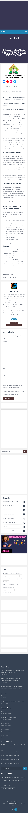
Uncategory (6, 526)
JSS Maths (3, 751)
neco (20, 578)
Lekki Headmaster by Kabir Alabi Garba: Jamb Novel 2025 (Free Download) (12, 671)
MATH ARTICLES (7, 510)
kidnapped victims (7, 576)
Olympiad (6, 581)
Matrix (3, 711)
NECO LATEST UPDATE (10, 277)
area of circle (6, 578)
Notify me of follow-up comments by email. (14, 391)
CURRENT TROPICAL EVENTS (10, 501)
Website (5, 375)
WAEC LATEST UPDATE (9, 530)
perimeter (16, 576)
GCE (16, 590)
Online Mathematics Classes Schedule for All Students (12, 695)
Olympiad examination (8, 590)
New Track (14, 38)
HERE (15, 259)
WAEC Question (5, 735)
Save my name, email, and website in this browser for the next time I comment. (12, 386)
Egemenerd (18, 802)
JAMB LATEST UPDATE (8, 505)
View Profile (14, 322)
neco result (14, 578)
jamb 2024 (6, 592)
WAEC (22, 590)
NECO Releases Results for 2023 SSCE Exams (14, 109)
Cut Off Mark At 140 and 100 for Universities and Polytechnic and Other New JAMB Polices (12, 687)
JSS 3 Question (5, 723)
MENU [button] (4, 31)
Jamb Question (5, 729)
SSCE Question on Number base (9, 745)
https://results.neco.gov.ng (12, 224)
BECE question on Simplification (9, 717)
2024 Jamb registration (16, 573)
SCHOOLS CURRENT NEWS (10, 522)
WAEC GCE (6, 573)
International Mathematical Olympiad (11, 584)
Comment (5, 341)
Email (4, 368)
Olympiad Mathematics (8, 587)
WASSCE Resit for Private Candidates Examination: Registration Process (10, 679)
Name (4, 361)
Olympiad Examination (8, 518)
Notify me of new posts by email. (12, 394)
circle (22, 576)
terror (12, 592)
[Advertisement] (14, 15)
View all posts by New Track (14, 325)
